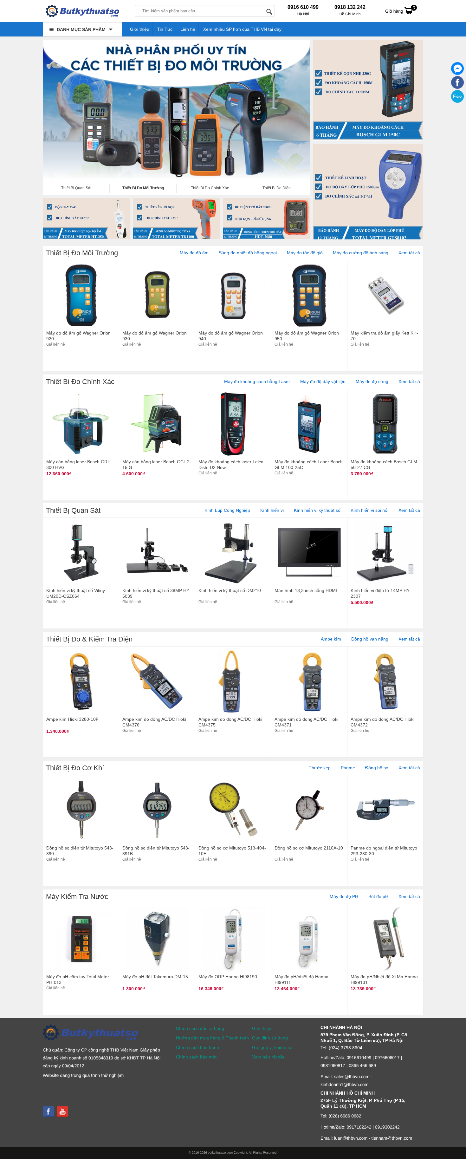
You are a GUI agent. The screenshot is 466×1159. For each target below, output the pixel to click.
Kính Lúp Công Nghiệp (227, 510)
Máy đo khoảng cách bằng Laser (257, 381)
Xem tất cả (409, 252)
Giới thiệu (139, 29)
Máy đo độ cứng (372, 381)
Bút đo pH (378, 896)
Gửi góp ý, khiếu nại (272, 1047)
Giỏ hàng (400, 9)
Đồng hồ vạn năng (369, 638)
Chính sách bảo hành (197, 1047)
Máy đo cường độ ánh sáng (360, 252)
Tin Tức (164, 29)
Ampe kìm (331, 638)
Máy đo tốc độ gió (305, 252)
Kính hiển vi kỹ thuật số (317, 510)
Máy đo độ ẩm (194, 252)
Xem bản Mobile (268, 1056)
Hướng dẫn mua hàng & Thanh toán (212, 1037)
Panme (348, 767)
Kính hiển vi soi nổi (369, 510)
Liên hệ (187, 29)
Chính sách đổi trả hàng (200, 1028)
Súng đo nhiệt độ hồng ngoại (248, 252)
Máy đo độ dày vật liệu (323, 381)
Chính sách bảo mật (196, 1056)
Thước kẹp (320, 767)
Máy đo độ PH (344, 896)
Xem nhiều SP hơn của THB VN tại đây (242, 29)
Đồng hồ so (376, 767)
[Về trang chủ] (82, 13)
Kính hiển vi (272, 510)
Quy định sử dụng (270, 1037)
